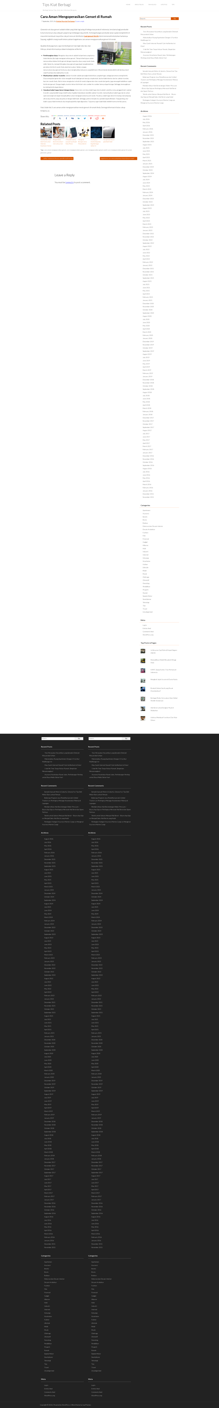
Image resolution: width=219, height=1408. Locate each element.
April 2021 (146, 294)
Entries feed (147, 628)
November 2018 (148, 383)
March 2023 (147, 224)
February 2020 (148, 335)
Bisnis (145, 520)
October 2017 (148, 424)
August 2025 (147, 145)
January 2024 (147, 195)
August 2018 (147, 392)
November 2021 (148, 272)
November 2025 (148, 138)
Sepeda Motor (147, 596)
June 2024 (146, 183)
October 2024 (148, 170)
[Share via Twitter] (84, 120)
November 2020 (148, 307)
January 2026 (147, 132)
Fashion (145, 533)
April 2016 (146, 481)
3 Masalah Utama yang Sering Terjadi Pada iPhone (71, 142)
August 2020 (147, 316)
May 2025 (146, 154)
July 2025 (146, 148)
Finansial (146, 539)
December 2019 (148, 341)
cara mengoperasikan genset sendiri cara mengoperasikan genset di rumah (108, 150)
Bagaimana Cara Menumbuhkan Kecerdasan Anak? (118, 158)
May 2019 (146, 364)
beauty (145, 517)
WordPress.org (148, 635)
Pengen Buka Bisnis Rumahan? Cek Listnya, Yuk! (58, 142)
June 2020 (146, 322)
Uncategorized (148, 612)
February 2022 (148, 262)
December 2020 (148, 303)
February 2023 (148, 227)
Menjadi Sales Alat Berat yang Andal (161, 97)
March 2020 (147, 332)
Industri (145, 552)
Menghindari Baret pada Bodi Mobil (108, 141)
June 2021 (146, 288)
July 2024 (146, 179)
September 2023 (148, 205)
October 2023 (148, 202)
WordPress (66, 1405)
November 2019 (148, 345)
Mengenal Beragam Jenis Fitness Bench (82, 142)
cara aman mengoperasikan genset (55, 150)
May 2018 (146, 402)
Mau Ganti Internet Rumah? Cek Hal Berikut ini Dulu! (63, 765)
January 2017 (147, 453)
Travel (145, 609)
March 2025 (147, 161)
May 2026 (146, 122)
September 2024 (148, 173)
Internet (146, 555)
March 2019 (147, 370)
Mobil (144, 571)
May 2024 (146, 186)
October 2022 (148, 240)
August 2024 (147, 176)
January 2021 (147, 300)
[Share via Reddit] (97, 120)
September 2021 (148, 278)
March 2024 (147, 189)
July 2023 (146, 211)
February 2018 (148, 411)
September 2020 (148, 313)
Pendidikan (146, 586)
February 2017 (148, 449)
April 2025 (146, 157)
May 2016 (146, 478)
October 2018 (148, 386)
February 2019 (148, 373)
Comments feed (148, 631)
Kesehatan (146, 561)
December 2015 (148, 494)
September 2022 (148, 243)
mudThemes (86, 1405)
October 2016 (148, 462)
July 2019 (146, 357)
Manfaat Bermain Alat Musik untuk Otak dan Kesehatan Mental (45, 143)
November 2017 (148, 421)
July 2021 (146, 284)
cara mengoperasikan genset (76, 150)
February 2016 (148, 488)
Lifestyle (164, 4)
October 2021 (148, 275)
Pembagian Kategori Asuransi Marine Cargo (158, 100)
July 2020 (146, 319)
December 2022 (148, 234)
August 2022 (147, 246)
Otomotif (146, 580)
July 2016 (146, 472)
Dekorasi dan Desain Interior (153, 526)
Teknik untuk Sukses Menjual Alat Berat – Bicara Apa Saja (63, 816)
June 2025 (146, 151)
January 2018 (147, 414)
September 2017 (148, 427)
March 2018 (147, 408)
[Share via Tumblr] (60, 120)
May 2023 (146, 218)
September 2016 (148, 465)
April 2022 (146, 259)
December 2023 (148, 199)
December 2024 (148, 167)
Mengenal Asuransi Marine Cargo (152, 103)
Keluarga (146, 558)
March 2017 (147, 446)
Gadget (145, 542)
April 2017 (146, 443)
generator (43, 153)
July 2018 (146, 395)
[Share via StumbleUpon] (103, 120)
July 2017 (146, 434)
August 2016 (147, 468)
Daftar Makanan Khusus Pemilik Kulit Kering (58, 158)
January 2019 (147, 376)
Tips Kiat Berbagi (56, 4)
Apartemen (146, 510)
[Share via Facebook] (66, 120)
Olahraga (146, 577)
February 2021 (148, 297)
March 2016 (147, 484)
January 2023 (147, 230)
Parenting (146, 583)
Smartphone (147, 599)
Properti (145, 590)
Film (144, 536)
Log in (145, 625)
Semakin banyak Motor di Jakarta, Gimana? (157, 71)
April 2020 (146, 329)
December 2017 (148, 418)
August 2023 (147, 208)
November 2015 (148, 497)
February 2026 (148, 129)
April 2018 (146, 405)
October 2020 (148, 310)
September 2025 (148, 141)
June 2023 (146, 214)
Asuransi (146, 513)
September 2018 (148, 389)
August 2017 (147, 430)
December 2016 (148, 456)
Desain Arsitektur (149, 529)
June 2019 (146, 361)
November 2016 (148, 459)
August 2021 (147, 281)
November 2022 (148, 237)
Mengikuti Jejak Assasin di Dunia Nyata (164, 679)
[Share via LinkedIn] (78, 120)
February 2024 (148, 192)
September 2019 (148, 351)
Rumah (145, 593)
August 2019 (147, 354)
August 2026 (147, 116)
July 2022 (146, 249)
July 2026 (146, 119)
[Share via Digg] (72, 120)
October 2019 (148, 348)
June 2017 (146, 437)
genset (49, 153)
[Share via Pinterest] (91, 120)
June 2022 (146, 253)
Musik (145, 574)
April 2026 (146, 126)
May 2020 (146, 326)
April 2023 (146, 221)
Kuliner (145, 564)
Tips (173, 4)
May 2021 (146, 291)
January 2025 (147, 164)
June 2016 (146, 475)
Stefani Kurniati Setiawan (65, 21)
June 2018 (146, 399)
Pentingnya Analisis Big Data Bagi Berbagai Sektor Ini (96, 143)
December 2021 (148, 268)
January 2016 (147, 491)
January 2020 (147, 338)
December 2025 (148, 135)
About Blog (139, 4)
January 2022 (147, 265)
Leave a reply (80, 21)
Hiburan (145, 545)
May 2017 (146, 440)
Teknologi (152, 4)
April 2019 (146, 367)
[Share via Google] (54, 120)
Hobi (144, 548)
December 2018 (148, 380)
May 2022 (146, 256)
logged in (69, 182)
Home (128, 4)
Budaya (145, 523)
